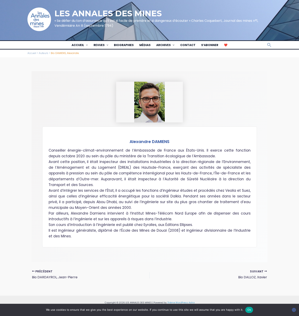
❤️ (225, 45)
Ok (249, 309)
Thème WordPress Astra (181, 302)
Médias (145, 45)
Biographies (124, 45)
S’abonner (209, 45)
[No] (294, 310)
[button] (86, 45)
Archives (163, 45)
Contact (187, 45)
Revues (99, 45)
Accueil (78, 45)
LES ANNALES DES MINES (108, 13)
